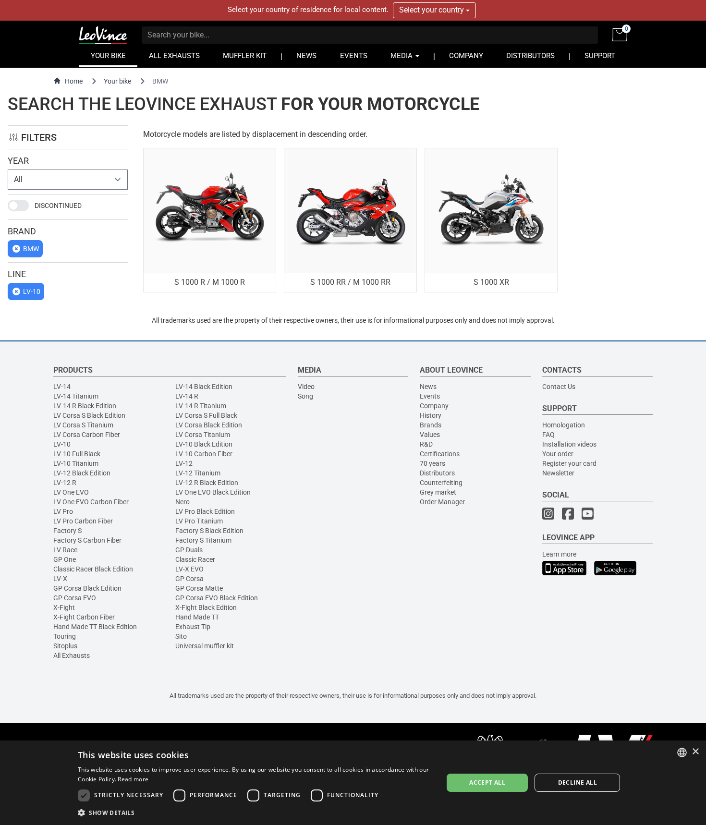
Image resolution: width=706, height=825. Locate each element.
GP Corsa (189, 578)
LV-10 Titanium (75, 463)
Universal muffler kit (204, 646)
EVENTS (353, 56)
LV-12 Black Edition (81, 473)
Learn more (559, 554)
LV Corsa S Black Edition (89, 415)
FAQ (548, 434)
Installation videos (569, 444)
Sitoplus (65, 646)
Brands (430, 425)
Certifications (440, 454)
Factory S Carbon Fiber (87, 540)
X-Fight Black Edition (206, 607)
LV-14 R (186, 396)
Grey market (438, 492)
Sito (181, 636)
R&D (426, 444)
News (428, 386)
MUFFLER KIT (245, 56)
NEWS (306, 56)
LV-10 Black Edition (203, 444)
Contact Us (558, 386)
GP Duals (189, 550)
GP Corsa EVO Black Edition (216, 598)
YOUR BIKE (108, 56)
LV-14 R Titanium (200, 406)
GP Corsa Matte (199, 588)
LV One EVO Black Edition (213, 492)
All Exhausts (71, 655)
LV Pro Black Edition (205, 511)
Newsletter (558, 473)
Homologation (563, 425)
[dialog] (353, 782)
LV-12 (184, 463)
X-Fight (64, 607)
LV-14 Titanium (75, 396)
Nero (182, 502)
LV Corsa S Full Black (206, 415)
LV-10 (62, 444)
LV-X (60, 578)
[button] (255, 812)
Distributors (437, 473)
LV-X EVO (189, 569)
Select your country (432, 9)
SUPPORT (599, 56)
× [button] (695, 751)
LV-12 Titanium (197, 473)
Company (434, 406)
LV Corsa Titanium (202, 434)
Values (430, 434)
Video (306, 386)
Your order (557, 454)
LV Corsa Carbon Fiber (86, 434)
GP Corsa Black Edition (87, 588)
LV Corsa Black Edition (208, 425)
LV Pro (63, 511)
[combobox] (682, 752)
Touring (64, 636)
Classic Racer (195, 559)
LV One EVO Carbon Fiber (91, 502)
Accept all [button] (487, 782)
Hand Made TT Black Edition (95, 627)
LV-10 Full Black (76, 454)
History (430, 415)
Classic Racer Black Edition (93, 569)
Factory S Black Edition (209, 530)
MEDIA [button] (402, 56)
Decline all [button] (577, 782)
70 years (432, 463)
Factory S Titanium (203, 540)
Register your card (569, 463)
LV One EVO (71, 492)
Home (74, 81)
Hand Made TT (197, 617)
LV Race (65, 550)
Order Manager (442, 502)
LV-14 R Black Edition (84, 406)
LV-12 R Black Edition (206, 482)
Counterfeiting (441, 482)
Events (430, 396)
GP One (64, 559)
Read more (133, 779)
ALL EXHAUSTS (174, 56)
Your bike (117, 81)
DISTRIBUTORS (530, 56)
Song (305, 396)
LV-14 (62, 386)
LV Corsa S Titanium (83, 425)
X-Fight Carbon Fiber (84, 617)
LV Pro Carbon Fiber (83, 521)
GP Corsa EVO (74, 598)
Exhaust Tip (192, 627)
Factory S (67, 530)
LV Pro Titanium (199, 521)
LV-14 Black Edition (203, 386)
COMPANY (466, 56)
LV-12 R (64, 482)
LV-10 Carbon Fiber (203, 454)
